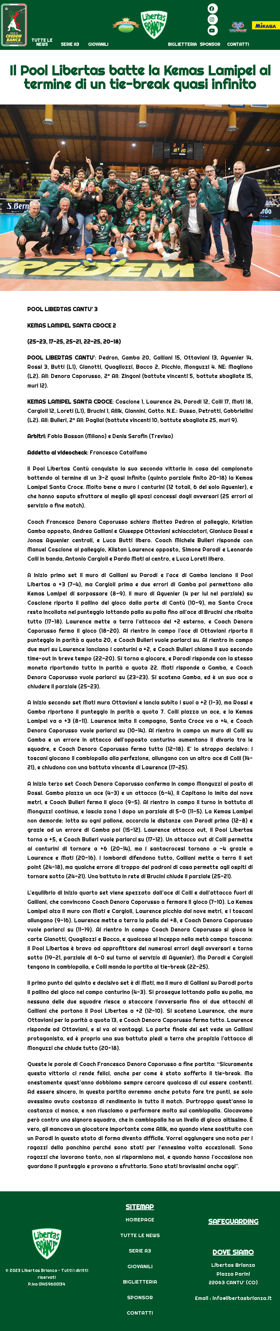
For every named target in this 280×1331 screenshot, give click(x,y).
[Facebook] (213, 8)
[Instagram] (213, 19)
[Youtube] (213, 30)
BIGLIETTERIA (182, 44)
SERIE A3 (70, 44)
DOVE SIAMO (233, 1252)
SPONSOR (210, 44)
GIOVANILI (98, 44)
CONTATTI (238, 44)
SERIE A (138, 1250)
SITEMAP (140, 1206)
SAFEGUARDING (233, 1221)
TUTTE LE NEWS (42, 42)
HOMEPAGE (140, 1219)
